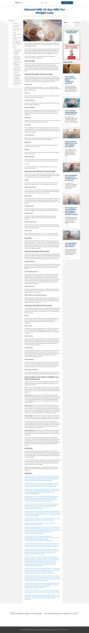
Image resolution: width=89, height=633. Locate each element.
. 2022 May (37, 514)
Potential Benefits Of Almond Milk (17, 26)
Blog (42, 2)
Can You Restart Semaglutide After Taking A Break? (17, 58)
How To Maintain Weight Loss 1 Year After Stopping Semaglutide (17, 63)
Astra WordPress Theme (63, 629)
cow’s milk (43, 233)
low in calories (45, 87)
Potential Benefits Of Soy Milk (17, 35)
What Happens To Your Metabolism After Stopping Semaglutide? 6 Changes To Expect (17, 77)
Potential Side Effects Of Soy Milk (17, 38)
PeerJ (33, 514)
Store (46, 2)
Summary (15, 46)
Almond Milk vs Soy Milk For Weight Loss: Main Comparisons (17, 43)
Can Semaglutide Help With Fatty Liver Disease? (18, 84)
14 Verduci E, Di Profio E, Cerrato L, (33, 568)
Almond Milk (15, 23)
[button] (21, 20)
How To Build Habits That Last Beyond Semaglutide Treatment (18, 52)
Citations (14, 48)
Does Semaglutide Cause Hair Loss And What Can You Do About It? (17, 70)
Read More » (67, 94)
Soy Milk (14, 32)
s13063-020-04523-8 (43, 580)
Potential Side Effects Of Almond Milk (17, 29)
